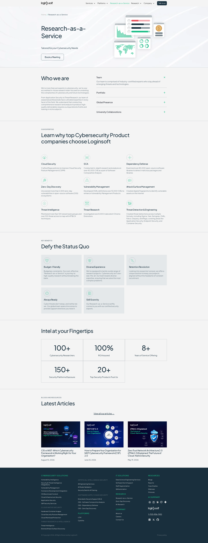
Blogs (150, 480)
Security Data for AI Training (87, 490)
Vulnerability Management (50, 488)
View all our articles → (104, 413)
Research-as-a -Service (124, 498)
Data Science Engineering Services (128, 480)
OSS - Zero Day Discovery (87, 508)
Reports (151, 483)
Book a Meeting (52, 57)
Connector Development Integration (54, 491)
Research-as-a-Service (119, 3)
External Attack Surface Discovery (53, 529)
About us (119, 513)
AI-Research (120, 504)
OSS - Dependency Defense (88, 505)
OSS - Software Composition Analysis (91, 502)
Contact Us (120, 520)
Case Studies (153, 486)
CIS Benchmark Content (49, 494)
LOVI (79, 517)
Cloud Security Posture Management (54, 514)
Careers (118, 516)
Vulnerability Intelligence (50, 480)
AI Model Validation (85, 487)
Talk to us (162, 3)
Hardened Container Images (51, 511)
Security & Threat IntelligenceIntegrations (51, 484)
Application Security (48, 500)
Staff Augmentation (123, 486)
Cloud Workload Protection (51, 518)
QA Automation (121, 489)
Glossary (151, 492)
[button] (91, 3)
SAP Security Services (49, 503)
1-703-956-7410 (155, 514)
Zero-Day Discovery (123, 501)
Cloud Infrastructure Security (51, 497)
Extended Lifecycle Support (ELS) (90, 499)
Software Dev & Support (124, 483)
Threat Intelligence (47, 525)
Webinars (151, 489)
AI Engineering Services (86, 484)
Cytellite (81, 520)
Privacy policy (162, 535)
